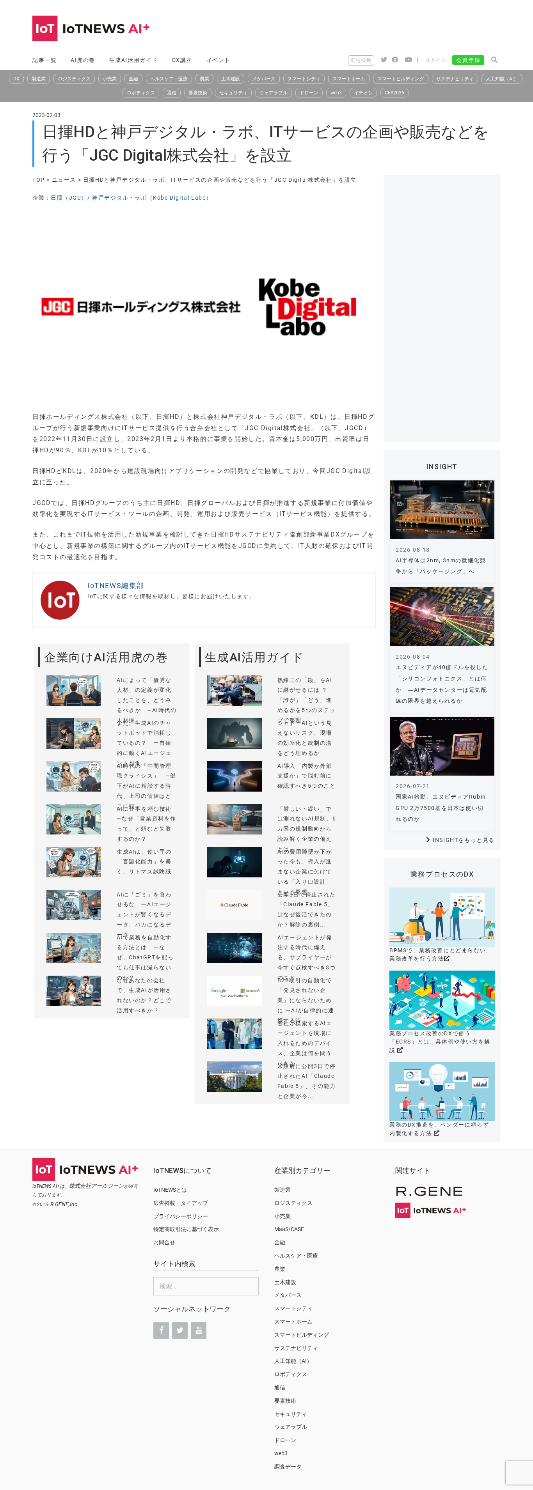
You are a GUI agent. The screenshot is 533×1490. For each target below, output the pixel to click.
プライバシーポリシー (180, 1216)
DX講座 (182, 60)
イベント (218, 60)
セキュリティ (233, 93)
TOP (38, 180)
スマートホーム (348, 78)
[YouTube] (198, 1330)
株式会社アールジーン (96, 1186)
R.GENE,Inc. (64, 1204)
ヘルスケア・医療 (169, 78)
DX (16, 78)
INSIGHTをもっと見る (464, 840)
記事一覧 (44, 60)
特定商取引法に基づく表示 (186, 1229)
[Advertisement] (359, 29)
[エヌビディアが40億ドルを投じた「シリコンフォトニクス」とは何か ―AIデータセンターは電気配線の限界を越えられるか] (442, 616)
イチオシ (363, 93)
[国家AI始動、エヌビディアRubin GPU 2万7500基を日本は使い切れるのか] (442, 746)
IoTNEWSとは (170, 1190)
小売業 (110, 78)
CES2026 (394, 93)
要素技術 (197, 93)
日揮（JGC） (69, 198)
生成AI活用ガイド (133, 60)
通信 (171, 93)
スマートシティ (304, 78)
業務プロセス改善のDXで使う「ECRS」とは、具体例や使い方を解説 (439, 1041)
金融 (133, 78)
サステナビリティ (455, 78)
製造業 (39, 78)
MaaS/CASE (289, 1229)
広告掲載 (360, 60)
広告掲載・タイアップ (180, 1203)
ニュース (64, 180)
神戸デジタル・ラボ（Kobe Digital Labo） (152, 198)
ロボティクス (141, 93)
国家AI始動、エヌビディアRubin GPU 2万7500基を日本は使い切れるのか (441, 808)
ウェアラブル (273, 93)
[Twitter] (180, 1330)
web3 (336, 93)
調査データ (288, 1466)
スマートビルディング (400, 78)
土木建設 (230, 78)
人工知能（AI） (502, 78)
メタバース (263, 78)
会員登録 (468, 60)
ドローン (309, 93)
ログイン (435, 60)
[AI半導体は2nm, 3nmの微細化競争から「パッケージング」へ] (442, 509)
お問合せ (164, 1242)
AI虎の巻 (83, 60)
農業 (204, 78)
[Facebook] (161, 1330)
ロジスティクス (74, 78)
